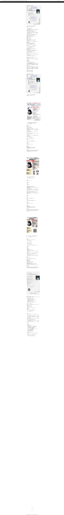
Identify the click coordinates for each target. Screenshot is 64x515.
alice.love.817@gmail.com (30, 311)
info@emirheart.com (30, 47)
